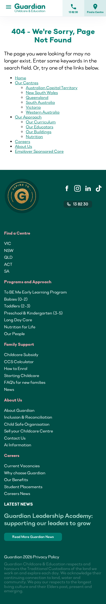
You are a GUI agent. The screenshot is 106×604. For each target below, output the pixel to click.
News (9, 389)
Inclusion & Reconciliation (28, 417)
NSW (8, 250)
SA (6, 271)
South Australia (40, 102)
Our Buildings (38, 131)
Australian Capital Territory (51, 87)
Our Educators (39, 126)
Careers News (17, 493)
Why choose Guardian (24, 472)
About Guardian (19, 410)
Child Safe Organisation (26, 424)
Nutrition (34, 136)
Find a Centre (95, 8)
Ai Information (17, 444)
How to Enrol (15, 368)
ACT (8, 264)
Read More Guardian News (33, 537)
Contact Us (15, 437)
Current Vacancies (22, 465)
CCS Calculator (19, 361)
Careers (22, 141)
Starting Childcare (21, 375)
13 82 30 (73, 8)
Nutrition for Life (19, 326)
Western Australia (43, 112)
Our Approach (28, 116)
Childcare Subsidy (21, 354)
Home (20, 77)
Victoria (33, 107)
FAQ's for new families (24, 382)
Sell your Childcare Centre (28, 430)
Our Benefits (16, 479)
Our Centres (26, 82)
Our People (14, 333)
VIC (7, 243)
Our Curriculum (41, 121)
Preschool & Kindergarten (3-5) (33, 312)
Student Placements (23, 486)
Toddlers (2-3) (17, 305)
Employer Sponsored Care (39, 151)
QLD (8, 257)
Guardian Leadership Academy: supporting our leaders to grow (48, 519)
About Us (23, 146)
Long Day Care (18, 319)
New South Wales (42, 92)
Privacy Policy (46, 556)
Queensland (37, 97)
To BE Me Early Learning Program (35, 291)
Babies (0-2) (16, 299)
